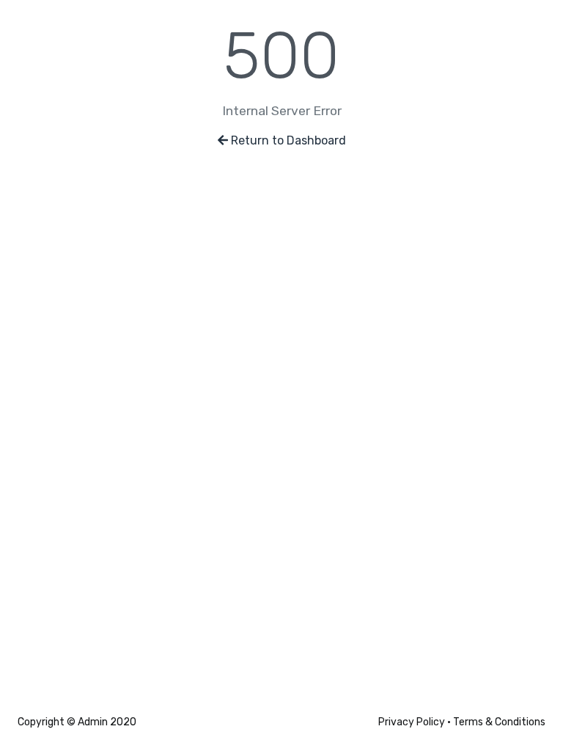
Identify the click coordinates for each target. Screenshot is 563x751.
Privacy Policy (411, 722)
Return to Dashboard (288, 140)
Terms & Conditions (499, 722)
